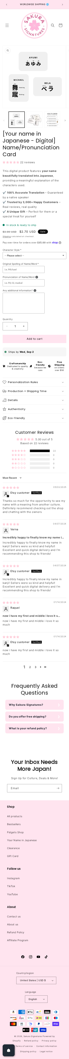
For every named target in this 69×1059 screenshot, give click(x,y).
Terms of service (24, 1046)
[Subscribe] (58, 788)
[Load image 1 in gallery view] (17, 120)
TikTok (11, 886)
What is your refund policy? (28, 728)
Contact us (14, 916)
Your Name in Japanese (22, 840)
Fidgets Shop (15, 832)
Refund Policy (15, 932)
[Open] (9, 1050)
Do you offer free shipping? (27, 716)
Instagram (13, 878)
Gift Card (12, 856)
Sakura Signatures (33, 1036)
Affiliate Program (17, 940)
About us (12, 924)
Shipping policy (28, 1051)
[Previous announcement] (6, 4)
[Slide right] (65, 120)
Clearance (13, 848)
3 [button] (36, 667)
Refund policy (31, 1040)
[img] (11, 487)
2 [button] (30, 667)
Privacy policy (49, 1040)
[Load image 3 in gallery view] (52, 120)
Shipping (7, 236)
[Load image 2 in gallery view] (34, 120)
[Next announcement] (62, 4)
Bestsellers (14, 824)
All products (14, 816)
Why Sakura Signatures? (26, 704)
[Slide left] (4, 120)
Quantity (8, 319)
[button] (7, 25)
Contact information (46, 1046)
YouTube (12, 894)
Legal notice (46, 1051)
